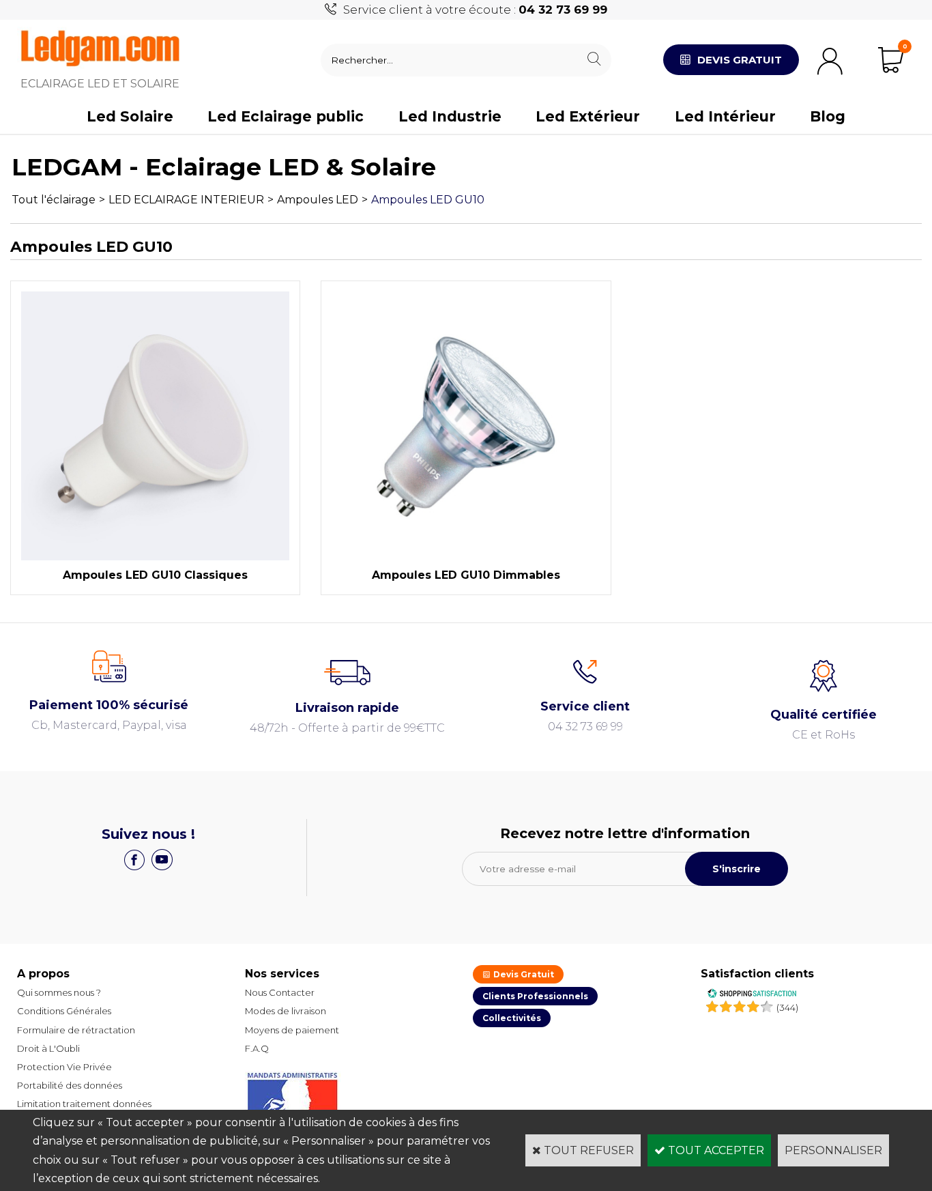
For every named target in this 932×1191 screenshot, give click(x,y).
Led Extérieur (588, 116)
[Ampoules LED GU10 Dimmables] (466, 556)
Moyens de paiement (292, 1029)
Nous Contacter (280, 992)
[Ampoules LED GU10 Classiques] (155, 556)
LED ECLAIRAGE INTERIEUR (186, 199)
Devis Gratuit (522, 974)
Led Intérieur (725, 116)
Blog (827, 116)
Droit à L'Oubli (48, 1048)
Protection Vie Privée (64, 1066)
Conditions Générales (64, 1010)
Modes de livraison (285, 1010)
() (787, 1007)
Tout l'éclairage (54, 199)
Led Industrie (449, 116)
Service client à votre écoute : (475, 9)
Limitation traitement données (84, 1103)
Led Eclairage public (285, 116)
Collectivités (511, 1018)
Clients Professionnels (535, 996)
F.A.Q (257, 1048)
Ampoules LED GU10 (427, 199)
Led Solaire (130, 116)
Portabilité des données (69, 1085)
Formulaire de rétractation (76, 1029)
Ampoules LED (317, 199)
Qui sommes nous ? (59, 992)
